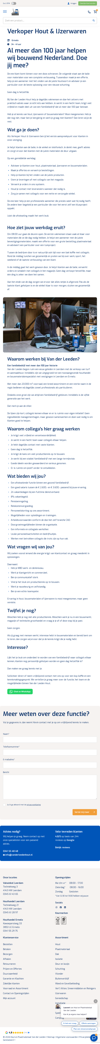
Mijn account (9, 998)
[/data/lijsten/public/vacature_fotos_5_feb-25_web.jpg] (50, 325)
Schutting (60, 968)
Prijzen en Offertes (12, 968)
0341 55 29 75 (10, 930)
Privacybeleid (85, 1037)
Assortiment (61, 937)
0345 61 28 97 (10, 912)
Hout (57, 944)
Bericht (6, 772)
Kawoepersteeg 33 (12, 923)
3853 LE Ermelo (11, 927)
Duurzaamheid (10, 973)
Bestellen (7, 944)
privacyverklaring (34, 805)
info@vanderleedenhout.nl (19, 854)
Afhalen (7, 959)
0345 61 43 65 (10, 894)
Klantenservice (10, 937)
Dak (57, 954)
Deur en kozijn (62, 963)
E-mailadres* (9, 759)
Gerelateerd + (9, 1040)
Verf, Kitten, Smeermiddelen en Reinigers (75, 988)
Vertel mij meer (82, 812)
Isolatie (59, 959)
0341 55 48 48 (10, 851)
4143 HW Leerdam (12, 890)
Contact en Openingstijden (16, 993)
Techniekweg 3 (10, 886)
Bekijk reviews (62, 847)
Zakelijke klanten (11, 983)
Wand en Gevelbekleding (67, 983)
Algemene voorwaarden (67, 1037)
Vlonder (59, 973)
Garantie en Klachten (13, 978)
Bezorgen (7, 954)
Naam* (6, 734)
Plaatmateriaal (62, 949)
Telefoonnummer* (11, 746)
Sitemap (51, 1037)
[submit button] (93, 20)
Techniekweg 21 (11, 905)
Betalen (7, 949)
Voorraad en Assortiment (15, 988)
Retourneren (9, 963)
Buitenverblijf (62, 978)
